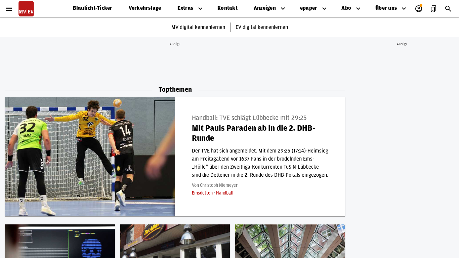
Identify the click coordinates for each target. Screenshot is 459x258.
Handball (225, 193)
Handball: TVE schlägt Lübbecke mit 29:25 (249, 118)
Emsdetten (203, 193)
